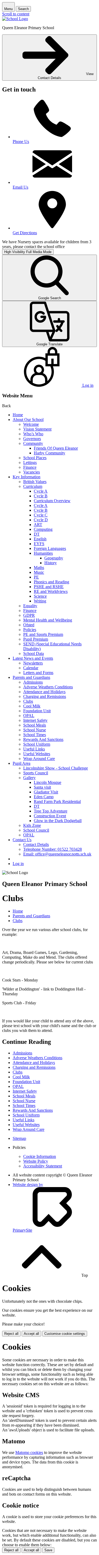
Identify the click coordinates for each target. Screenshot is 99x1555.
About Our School (28, 419)
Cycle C (41, 515)
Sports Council (35, 773)
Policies (29, 629)
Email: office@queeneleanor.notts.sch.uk (57, 854)
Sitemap (19, 1138)
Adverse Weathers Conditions (48, 687)
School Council (36, 830)
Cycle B (41, 496)
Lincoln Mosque (47, 782)
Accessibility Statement (42, 1166)
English (40, 539)
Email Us (20, 187)
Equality (30, 605)
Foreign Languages (50, 548)
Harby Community (49, 453)
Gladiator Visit (46, 792)
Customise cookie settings (64, 1334)
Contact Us (22, 839)
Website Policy (35, 1161)
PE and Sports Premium (43, 634)
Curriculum (32, 486)
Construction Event (50, 816)
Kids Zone (32, 825)
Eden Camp (44, 796)
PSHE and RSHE (49, 586)
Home (18, 414)
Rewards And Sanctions (43, 739)
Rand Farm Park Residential (57, 801)
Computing (43, 529)
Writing (40, 601)
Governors (32, 438)
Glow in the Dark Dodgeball (58, 820)
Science (40, 596)
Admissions (33, 682)
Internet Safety (35, 720)
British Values (34, 481)
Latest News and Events (33, 658)
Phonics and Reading (51, 582)
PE (36, 577)
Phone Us (21, 141)
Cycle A (41, 491)
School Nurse (34, 730)
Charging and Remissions (44, 696)
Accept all (31, 1334)
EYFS (39, 543)
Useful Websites (36, 754)
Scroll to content (15, 14)
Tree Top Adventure (50, 811)
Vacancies (31, 472)
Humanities (43, 553)
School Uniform (36, 744)
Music (39, 572)
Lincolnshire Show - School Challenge (55, 768)
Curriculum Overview (52, 500)
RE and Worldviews (51, 591)
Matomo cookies (29, 1452)
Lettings (30, 462)
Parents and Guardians (31, 677)
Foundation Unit (37, 711)
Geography (53, 558)
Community (33, 443)
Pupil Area (21, 763)
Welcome (31, 424)
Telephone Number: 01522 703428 (52, 849)
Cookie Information (39, 1156)
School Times (34, 734)
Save (48, 1550)
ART (38, 524)
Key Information (26, 477)
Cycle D (41, 520)
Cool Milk (31, 706)
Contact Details (36, 844)
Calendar (30, 668)
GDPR (29, 615)
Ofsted (28, 625)
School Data (33, 653)
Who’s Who (33, 434)
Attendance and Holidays (44, 691)
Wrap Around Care (39, 758)
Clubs (28, 701)
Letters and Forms (38, 672)
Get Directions (25, 233)
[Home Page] (15, 18)
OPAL (28, 715)
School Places (34, 457)
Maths (39, 567)
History (50, 563)
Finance (29, 467)
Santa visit (42, 787)
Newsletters (33, 663)
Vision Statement (37, 429)
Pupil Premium (35, 639)
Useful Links (34, 749)
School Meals (34, 725)
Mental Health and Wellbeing (47, 620)
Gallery (29, 777)
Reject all (11, 1334)
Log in (18, 863)
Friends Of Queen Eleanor (56, 448)
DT (37, 534)
